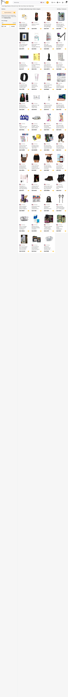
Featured (64, 9)
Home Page (4, 6)
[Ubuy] (7, 2)
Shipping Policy (7, 17)
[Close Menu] (1, 3)
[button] (53, 2)
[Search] (47, 2)
